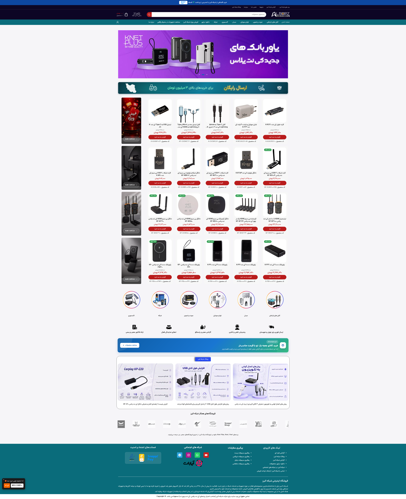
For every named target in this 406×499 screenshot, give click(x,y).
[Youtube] (206, 455)
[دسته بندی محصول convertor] (246, 303)
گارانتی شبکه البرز (279, 460)
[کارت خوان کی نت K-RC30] (274, 111)
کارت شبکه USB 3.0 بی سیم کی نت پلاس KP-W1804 (275, 174)
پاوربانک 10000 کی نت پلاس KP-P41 (189, 265)
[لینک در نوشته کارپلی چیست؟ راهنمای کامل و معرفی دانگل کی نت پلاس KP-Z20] (145, 382)
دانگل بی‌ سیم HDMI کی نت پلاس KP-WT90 (160, 220)
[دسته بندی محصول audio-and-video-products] (189, 303)
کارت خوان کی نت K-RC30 (274, 124)
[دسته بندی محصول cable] (274, 303)
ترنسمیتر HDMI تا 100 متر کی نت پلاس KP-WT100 (274, 220)
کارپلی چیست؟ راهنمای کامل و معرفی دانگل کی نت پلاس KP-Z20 (145, 404)
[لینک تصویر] (193, 463)
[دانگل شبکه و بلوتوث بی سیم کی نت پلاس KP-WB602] (188, 159)
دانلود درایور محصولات (277, 464)
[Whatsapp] (197, 455)
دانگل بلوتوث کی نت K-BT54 (246, 173)
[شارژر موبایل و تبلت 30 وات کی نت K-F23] (246, 111)
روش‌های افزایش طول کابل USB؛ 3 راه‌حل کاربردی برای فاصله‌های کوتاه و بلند (203, 404)
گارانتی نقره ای (280, 453)
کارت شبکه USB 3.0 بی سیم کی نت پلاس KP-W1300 (217, 174)
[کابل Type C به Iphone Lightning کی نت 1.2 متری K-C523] (217, 111)
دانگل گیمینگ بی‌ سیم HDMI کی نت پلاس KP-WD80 (217, 220)
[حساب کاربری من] (117, 22)
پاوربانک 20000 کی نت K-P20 (217, 264)
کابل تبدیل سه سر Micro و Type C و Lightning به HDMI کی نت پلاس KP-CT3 (188, 127)
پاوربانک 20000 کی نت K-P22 (275, 264)
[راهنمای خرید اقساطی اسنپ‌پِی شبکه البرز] (153, 458)
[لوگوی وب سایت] (281, 14)
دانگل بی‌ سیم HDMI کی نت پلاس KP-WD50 (188, 220)
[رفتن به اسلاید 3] (199, 74)
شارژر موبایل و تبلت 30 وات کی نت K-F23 (246, 125)
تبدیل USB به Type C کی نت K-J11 (160, 125)
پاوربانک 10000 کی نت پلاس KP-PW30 (160, 265)
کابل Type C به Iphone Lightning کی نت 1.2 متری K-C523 (217, 127)
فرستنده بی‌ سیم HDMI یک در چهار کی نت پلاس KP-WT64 (246, 220)
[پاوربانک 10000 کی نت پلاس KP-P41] (188, 251)
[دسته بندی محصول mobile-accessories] (217, 303)
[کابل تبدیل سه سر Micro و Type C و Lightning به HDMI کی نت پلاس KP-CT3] (188, 111)
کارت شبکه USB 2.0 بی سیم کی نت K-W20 (160, 174)
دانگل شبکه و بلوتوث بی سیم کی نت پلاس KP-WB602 (189, 174)
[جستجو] (149, 14)
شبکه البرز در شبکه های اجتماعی (274, 467)
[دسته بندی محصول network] (160, 303)
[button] (274, 137)
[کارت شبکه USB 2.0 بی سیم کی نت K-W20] (160, 159)
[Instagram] (188, 455)
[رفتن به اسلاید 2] (203, 74)
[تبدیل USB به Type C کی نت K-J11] (160, 111)
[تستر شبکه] (203, 54)
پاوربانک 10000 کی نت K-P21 (246, 264)
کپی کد (7, 485)
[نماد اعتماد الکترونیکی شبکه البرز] (132, 458)
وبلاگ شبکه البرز (279, 456)
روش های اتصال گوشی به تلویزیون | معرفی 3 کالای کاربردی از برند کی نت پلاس (261, 404)
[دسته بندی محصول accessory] (131, 303)
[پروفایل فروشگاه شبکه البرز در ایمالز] (141, 458)
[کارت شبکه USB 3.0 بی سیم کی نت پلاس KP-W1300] (217, 159)
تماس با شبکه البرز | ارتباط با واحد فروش (271, 471)
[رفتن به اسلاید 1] (207, 74)
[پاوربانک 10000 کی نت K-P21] (246, 251)
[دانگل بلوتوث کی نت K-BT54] (246, 159)
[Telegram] (179, 455)
